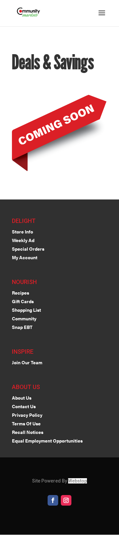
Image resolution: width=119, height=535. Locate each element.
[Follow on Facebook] (53, 500)
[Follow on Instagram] (66, 500)
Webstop (77, 480)
